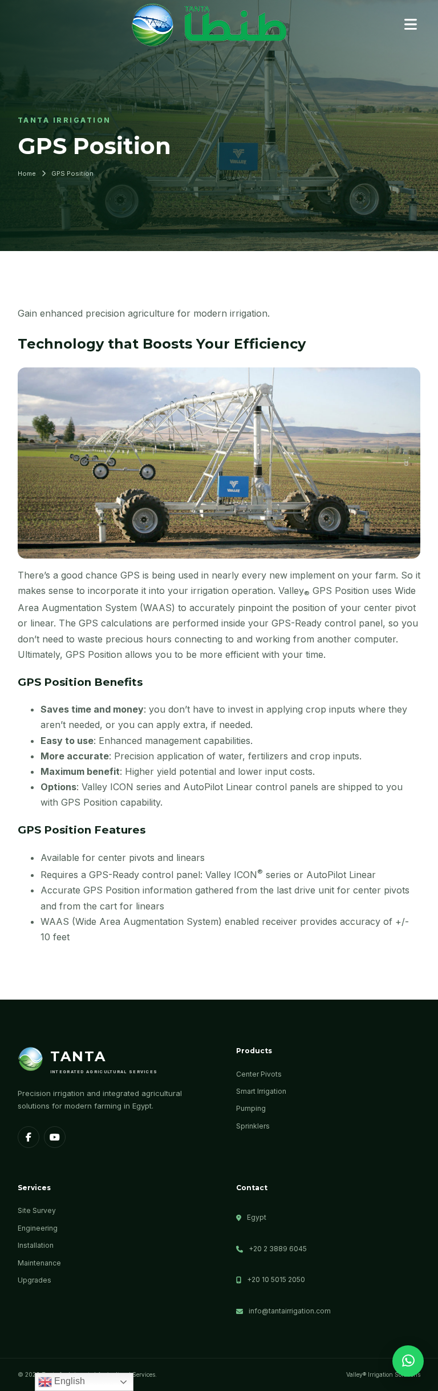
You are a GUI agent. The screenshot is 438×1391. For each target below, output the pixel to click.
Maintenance (39, 1263)
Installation (36, 1245)
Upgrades (34, 1280)
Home (27, 173)
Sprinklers (253, 1126)
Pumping (251, 1108)
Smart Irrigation (261, 1091)
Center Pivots (259, 1074)
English (68, 1381)
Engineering (38, 1228)
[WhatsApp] (408, 1361)
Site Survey (37, 1210)
